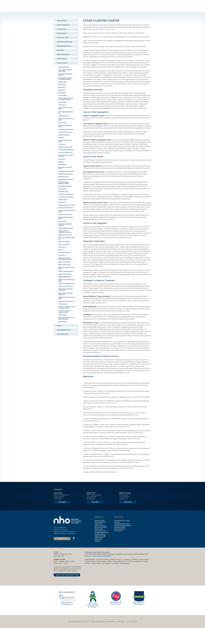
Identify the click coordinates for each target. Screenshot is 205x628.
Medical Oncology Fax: (60, 531)
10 (131, 237)
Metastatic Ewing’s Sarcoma (66, 171)
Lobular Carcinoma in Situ (65, 147)
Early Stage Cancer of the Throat (65, 108)
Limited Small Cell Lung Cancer (65, 140)
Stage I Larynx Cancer (64, 264)
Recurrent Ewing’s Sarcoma (65, 208)
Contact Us (62, 539)
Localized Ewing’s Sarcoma (66, 150)
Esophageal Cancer (63, 116)
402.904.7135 (123, 499)
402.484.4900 (58, 499)
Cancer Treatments (63, 25)
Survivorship (98, 539)
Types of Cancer (62, 63)
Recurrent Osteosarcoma (65, 214)
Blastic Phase (62, 85)
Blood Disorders (62, 20)
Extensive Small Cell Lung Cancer (65, 119)
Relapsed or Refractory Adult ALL (66, 238)
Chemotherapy (61, 29)
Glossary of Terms (63, 37)
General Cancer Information (65, 129)
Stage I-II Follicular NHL (65, 274)
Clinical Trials (98, 524)
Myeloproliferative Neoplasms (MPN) (63, 182)
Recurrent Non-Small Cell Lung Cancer (66, 211)
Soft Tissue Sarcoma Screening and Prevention (65, 258)
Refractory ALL (62, 221)
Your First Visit (118, 530)
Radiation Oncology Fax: (60, 533)
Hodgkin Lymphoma (63, 135)
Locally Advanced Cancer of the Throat (66, 155)
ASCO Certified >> (139, 604)
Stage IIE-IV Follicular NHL (65, 286)
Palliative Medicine (100, 534)
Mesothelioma (62, 164)
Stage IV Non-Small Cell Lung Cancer (66, 297)
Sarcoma (60, 250)
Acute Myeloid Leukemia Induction (65, 74)
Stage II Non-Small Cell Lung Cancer (66, 280)
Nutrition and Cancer (63, 54)
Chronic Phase (62, 102)
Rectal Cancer (62, 202)
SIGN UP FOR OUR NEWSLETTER (67, 575)
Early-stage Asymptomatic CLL (65, 112)
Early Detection (61, 33)
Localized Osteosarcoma (65, 152)
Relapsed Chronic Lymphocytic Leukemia (64, 231)
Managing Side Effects (64, 46)
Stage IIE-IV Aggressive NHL (66, 283)
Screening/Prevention (64, 252)
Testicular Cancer (63, 304)
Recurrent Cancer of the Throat (66, 205)
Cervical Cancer (62, 95)
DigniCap (97, 541)
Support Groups (99, 537)
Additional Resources (63, 330)
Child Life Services (100, 522)
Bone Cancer (61, 87)
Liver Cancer (61, 144)
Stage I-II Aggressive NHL (65, 271)
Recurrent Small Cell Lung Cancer (65, 218)
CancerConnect (99, 472)
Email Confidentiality (132, 621)
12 (90, 264)
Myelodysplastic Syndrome (66, 179)
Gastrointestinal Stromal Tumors (65, 126)
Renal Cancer (62, 247)
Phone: (55, 528)
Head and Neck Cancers (65, 132)
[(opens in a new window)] (73, 538)
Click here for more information (101, 556)
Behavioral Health (100, 520)
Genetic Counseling (100, 526)
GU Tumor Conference (101, 527)
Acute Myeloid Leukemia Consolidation (65, 70)
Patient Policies (62, 59)
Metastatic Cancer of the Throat (65, 168)
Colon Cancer (62, 105)
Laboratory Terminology (64, 42)
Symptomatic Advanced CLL (66, 301)
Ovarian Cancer (62, 189)
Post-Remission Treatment (65, 194)
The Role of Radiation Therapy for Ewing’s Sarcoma (66, 307)
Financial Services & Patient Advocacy (122, 521)
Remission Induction (64, 241)
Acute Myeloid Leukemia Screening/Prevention (65, 78)
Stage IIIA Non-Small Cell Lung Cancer (65, 289)
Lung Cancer (61, 159)
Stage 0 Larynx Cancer (64, 262)
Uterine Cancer (62, 321)
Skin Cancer (61, 255)
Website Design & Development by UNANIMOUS (103, 621)
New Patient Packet (119, 527)
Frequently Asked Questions (122, 524)
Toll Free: (56, 529)
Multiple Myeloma (63, 177)
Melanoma (61, 162)
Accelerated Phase (63, 67)
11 (144, 258)
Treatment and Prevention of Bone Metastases (66, 318)
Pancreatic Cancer (63, 191)
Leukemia (61, 137)
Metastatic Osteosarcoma (65, 174)
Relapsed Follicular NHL (65, 235)
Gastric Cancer (62, 122)
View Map (62, 502)
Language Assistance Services (123, 525)
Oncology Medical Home (102, 532)
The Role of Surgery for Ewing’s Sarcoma (64, 311)
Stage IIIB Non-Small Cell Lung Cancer (65, 293)
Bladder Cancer (62, 82)
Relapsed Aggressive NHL (65, 228)
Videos (59, 325)
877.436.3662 (63, 529)
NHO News (60, 50)
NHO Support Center (100, 531)
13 (110, 274)
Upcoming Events (62, 334)
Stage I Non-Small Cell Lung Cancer (66, 268)
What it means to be (139, 602)
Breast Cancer (62, 93)
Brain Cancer (61, 90)
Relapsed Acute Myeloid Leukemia (65, 224)
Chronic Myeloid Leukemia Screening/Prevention (65, 98)
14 (139, 309)
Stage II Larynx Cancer (64, 277)
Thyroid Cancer (62, 315)
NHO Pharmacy (99, 529)
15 (134, 319)
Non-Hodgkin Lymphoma (65, 186)
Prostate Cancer (62, 199)
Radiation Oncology (100, 536)
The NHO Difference (120, 529)
